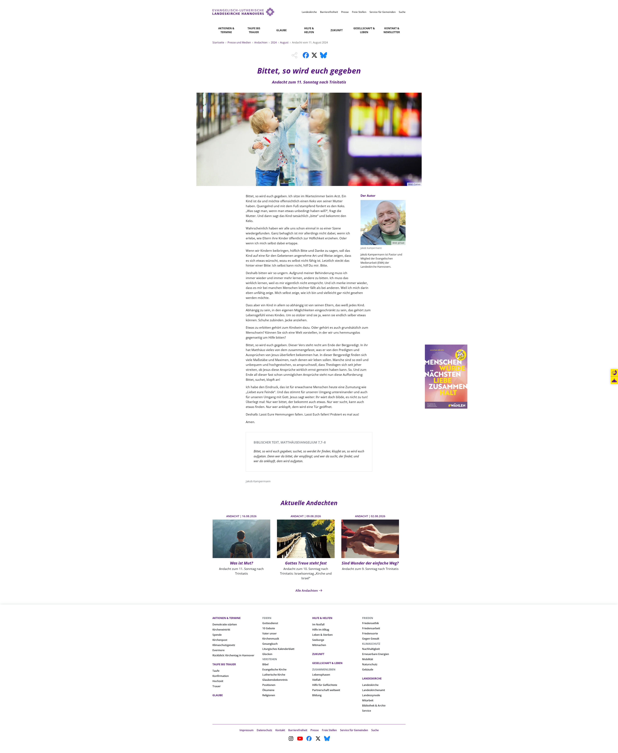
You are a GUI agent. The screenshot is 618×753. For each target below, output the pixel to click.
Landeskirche (372, 678)
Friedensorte (370, 633)
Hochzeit (217, 681)
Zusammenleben (323, 669)
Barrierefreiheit (297, 730)
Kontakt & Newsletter (392, 30)
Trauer (216, 686)
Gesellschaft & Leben (364, 30)
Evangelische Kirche (274, 669)
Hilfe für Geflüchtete (324, 685)
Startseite (218, 42)
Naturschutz (369, 664)
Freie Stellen (329, 730)
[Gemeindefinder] (614, 380)
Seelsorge (318, 640)
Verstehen (269, 659)
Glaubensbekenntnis (275, 680)
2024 (274, 42)
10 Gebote (268, 628)
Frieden (367, 618)
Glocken (267, 654)
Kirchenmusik (270, 638)
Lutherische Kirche (273, 674)
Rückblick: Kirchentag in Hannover (233, 655)
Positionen (268, 685)
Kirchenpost (219, 640)
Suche (375, 730)
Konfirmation (220, 676)
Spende (217, 635)
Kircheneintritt (221, 629)
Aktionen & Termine (226, 30)
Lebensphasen (321, 674)
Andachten (261, 42)
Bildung (317, 695)
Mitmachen (319, 645)
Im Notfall (318, 624)
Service (366, 710)
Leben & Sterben (322, 635)
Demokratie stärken (224, 624)
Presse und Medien (240, 42)
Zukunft (337, 30)
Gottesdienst (270, 623)
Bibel (265, 664)
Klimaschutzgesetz (223, 645)
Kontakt (280, 730)
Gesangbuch (270, 644)
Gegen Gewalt (370, 638)
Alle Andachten (307, 590)
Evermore (218, 650)
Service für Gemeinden (354, 730)
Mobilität (367, 659)
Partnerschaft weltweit (326, 690)
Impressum (246, 730)
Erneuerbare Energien (375, 654)
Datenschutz (264, 730)
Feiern (266, 618)
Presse (314, 730)
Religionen (268, 695)
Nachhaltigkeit (371, 649)
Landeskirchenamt (373, 690)
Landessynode (371, 695)
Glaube (281, 30)
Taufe (215, 671)
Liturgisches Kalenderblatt (278, 649)
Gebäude (367, 669)
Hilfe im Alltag (320, 629)
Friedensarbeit (371, 628)
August (284, 42)
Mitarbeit (367, 700)
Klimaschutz (371, 644)
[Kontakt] (614, 373)
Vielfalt (316, 680)
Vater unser (269, 633)
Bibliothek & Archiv (374, 705)
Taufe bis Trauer (254, 30)
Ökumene (268, 690)
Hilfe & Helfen (309, 30)
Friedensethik (370, 623)
